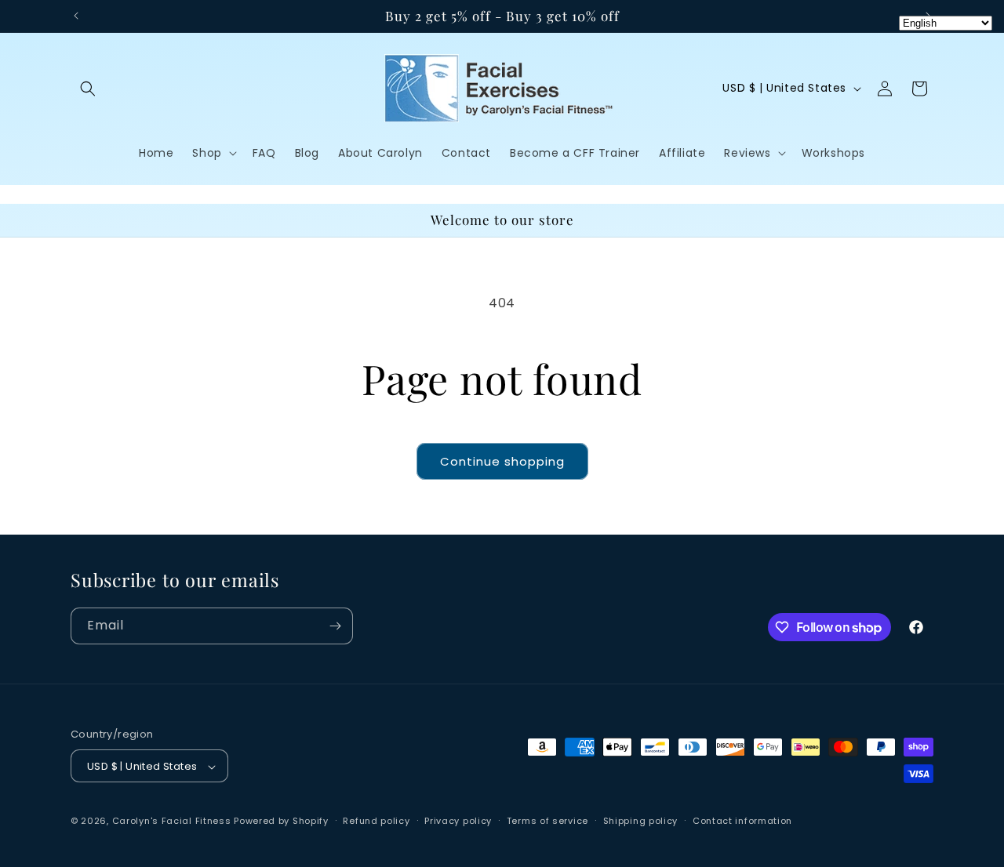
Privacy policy (458, 820)
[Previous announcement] (76, 16)
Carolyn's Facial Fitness (171, 821)
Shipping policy (640, 820)
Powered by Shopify (281, 821)
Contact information (742, 820)
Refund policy (376, 820)
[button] (88, 88)
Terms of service (547, 820)
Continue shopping (502, 461)
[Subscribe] (335, 626)
